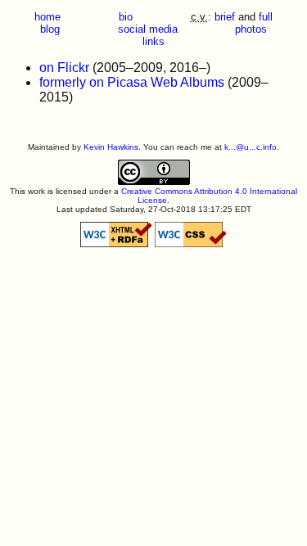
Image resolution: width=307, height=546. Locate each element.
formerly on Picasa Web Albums (131, 82)
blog (50, 29)
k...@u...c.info (250, 146)
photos (251, 29)
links (153, 41)
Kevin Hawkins (111, 146)
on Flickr (64, 67)
